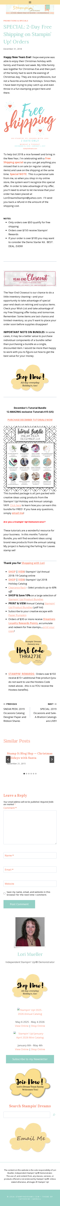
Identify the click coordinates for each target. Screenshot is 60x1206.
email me (17, 513)
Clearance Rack (17, 587)
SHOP (12, 571)
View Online (22, 1025)
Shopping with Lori (33, 563)
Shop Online (38, 1025)
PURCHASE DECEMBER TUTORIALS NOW (30, 419)
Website (9, 883)
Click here (15, 505)
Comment (10, 807)
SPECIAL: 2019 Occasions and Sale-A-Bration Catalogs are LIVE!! (45, 713)
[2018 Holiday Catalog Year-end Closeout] (30, 278)
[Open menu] (30, 2)
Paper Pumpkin (17, 615)
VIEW (21, 571)
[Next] (52, 759)
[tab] (24, 773)
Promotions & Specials (15, 21)
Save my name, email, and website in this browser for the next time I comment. (28, 893)
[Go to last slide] (8, 759)
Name (9, 855)
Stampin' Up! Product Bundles (25, 599)
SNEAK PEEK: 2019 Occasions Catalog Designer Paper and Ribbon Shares (14, 713)
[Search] (54, 1115)
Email (9, 869)
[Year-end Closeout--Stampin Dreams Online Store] (30, 377)
